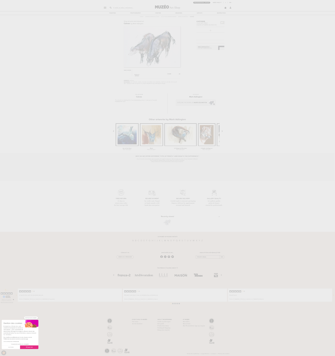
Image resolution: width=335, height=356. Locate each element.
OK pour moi (29, 347)
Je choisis (11, 347)
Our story (135, 321)
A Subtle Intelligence (207, 149)
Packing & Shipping (163, 328)
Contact (213, 354)
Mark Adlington (183, 16)
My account (186, 324)
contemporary (137, 100)
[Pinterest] (169, 257)
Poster (158, 13)
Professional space (201, 2)
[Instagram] (166, 257)
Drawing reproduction (152, 16)
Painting (112, 13)
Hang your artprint (163, 330)
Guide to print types (163, 321)
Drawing (178, 13)
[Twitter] (173, 257)
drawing (126, 100)
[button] (3, 353)
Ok (222, 257)
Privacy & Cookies (223, 354)
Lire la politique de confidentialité (11, 341)
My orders (186, 321)
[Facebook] (162, 257)
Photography (135, 13)
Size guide (160, 324)
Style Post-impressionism (168, 16)
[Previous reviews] (16, 295)
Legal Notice (205, 354)
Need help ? (217, 2)
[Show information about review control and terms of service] (13, 299)
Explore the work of (192, 102)
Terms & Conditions (193, 354)
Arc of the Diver (127, 149)
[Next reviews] (333, 295)
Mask (151, 149)
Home (141, 16)
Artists (199, 13)
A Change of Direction (180, 149)
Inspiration (221, 13)
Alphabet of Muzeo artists (167, 236)
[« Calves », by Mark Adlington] (167, 222)
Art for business (137, 324)
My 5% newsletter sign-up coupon (194, 326)
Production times (163, 326)
